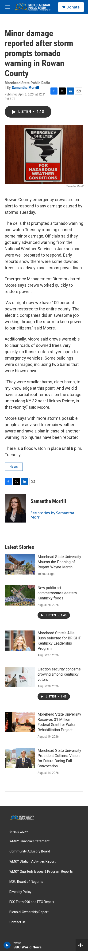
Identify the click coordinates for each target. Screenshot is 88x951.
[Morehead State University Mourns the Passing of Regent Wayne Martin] (20, 564)
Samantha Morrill (25, 87)
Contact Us (17, 922)
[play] (7, 945)
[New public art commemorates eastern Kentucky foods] (20, 595)
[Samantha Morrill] (15, 508)
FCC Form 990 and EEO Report (31, 902)
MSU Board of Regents (26, 882)
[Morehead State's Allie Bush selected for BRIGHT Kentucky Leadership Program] (20, 640)
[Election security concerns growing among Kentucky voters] (20, 677)
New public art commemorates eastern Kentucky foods (57, 593)
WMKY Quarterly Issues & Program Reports (41, 871)
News (14, 466)
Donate (73, 7)
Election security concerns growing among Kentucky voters (59, 674)
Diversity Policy (20, 892)
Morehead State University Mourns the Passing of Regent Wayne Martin (59, 562)
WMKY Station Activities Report (32, 861)
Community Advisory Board (29, 851)
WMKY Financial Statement (29, 841)
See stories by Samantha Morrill (52, 515)
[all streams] (82, 945)
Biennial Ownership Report (29, 912)
